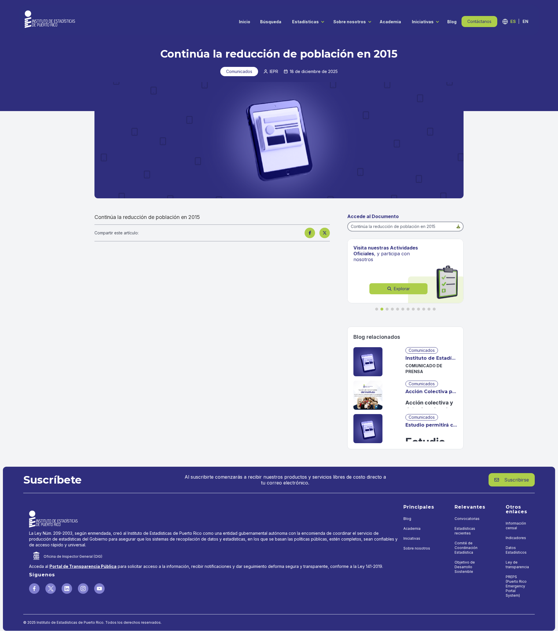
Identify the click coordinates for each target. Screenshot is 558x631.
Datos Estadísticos (516, 550)
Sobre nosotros (349, 21)
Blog (452, 21)
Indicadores (516, 538)
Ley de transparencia (517, 564)
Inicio (244, 21)
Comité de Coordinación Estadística (466, 548)
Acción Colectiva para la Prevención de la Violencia (431, 391)
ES (513, 21)
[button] (307, 21)
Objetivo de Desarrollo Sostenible (465, 567)
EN (525, 21)
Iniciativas (423, 21)
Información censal (516, 525)
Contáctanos (479, 21)
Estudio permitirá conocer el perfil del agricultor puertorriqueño (431, 425)
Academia (390, 21)
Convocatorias (467, 518)
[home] (50, 19)
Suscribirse (511, 480)
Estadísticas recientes (465, 530)
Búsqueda (270, 21)
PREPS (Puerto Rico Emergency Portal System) (516, 586)
